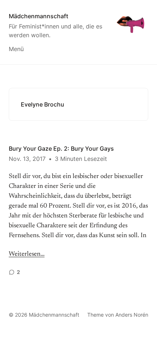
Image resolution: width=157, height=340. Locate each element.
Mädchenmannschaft (38, 16)
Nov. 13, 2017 (27, 158)
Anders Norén (131, 315)
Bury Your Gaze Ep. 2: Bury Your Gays (61, 148)
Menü (16, 49)
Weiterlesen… (27, 254)
